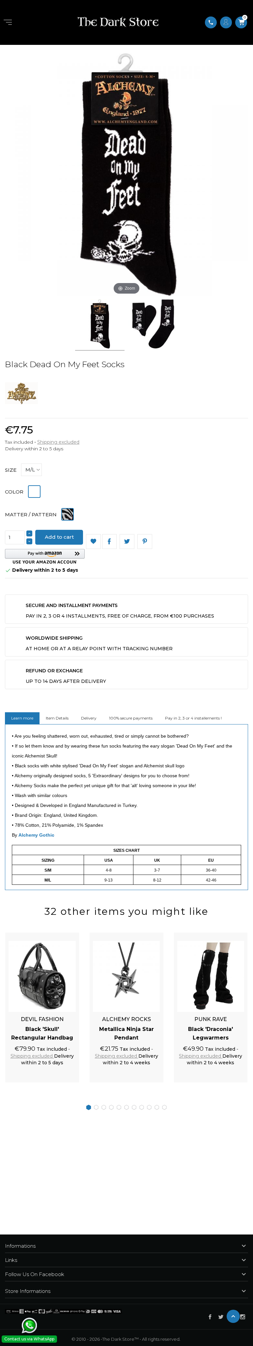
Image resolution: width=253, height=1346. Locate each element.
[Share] (109, 541)
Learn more (22, 718)
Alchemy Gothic (36, 835)
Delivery (89, 718)
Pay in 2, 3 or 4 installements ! (193, 718)
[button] (45, 556)
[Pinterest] (144, 541)
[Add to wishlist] (67, 936)
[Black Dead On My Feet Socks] (100, 325)
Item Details (57, 718)
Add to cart (59, 537)
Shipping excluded (58, 442)
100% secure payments (131, 718)
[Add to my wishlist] (93, 541)
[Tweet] (127, 541)
